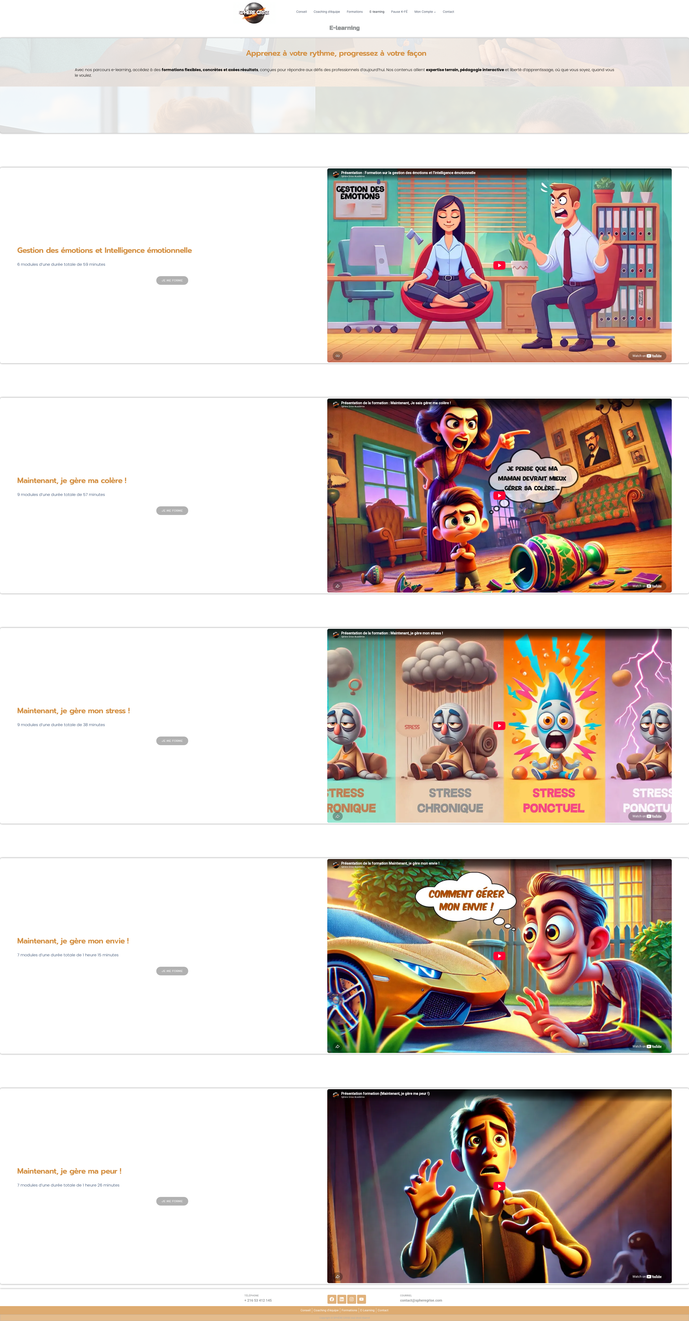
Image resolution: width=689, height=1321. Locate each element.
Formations (355, 11)
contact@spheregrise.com (421, 1300)
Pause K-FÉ (399, 11)
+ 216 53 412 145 (258, 1300)
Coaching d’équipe (327, 11)
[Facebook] (331, 1299)
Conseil (301, 11)
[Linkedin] (341, 1299)
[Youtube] (361, 1299)
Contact (448, 11)
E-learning (377, 11)
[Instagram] (351, 1299)
